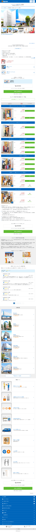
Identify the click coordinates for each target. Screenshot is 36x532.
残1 (29, 117)
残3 (29, 147)
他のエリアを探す (18, 375)
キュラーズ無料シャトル (4, 7)
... (21, 303)
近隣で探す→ (30, 186)
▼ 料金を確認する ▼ (18, 48)
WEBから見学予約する (18, 91)
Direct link (31, 493)
